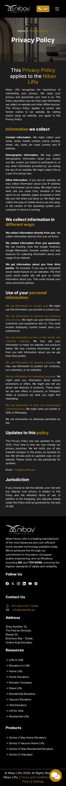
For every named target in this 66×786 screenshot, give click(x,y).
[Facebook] (7, 583)
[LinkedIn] (24, 583)
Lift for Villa (16, 710)
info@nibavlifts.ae (24, 469)
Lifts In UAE (16, 660)
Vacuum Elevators (20, 699)
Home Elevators (19, 677)
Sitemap (38, 781)
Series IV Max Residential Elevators (31, 749)
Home (21, 31)
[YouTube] (30, 583)
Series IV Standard (20, 754)
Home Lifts (16, 671)
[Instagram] (18, 583)
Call (44, 8)
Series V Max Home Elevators (27, 737)
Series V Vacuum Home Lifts (26, 743)
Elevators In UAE (19, 665)
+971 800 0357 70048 (24, 606)
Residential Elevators (22, 693)
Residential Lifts (19, 716)
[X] (12, 583)
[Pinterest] (35, 583)
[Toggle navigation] (57, 8)
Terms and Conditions (35, 777)
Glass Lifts (15, 688)
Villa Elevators (18, 705)
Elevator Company (20, 682)
